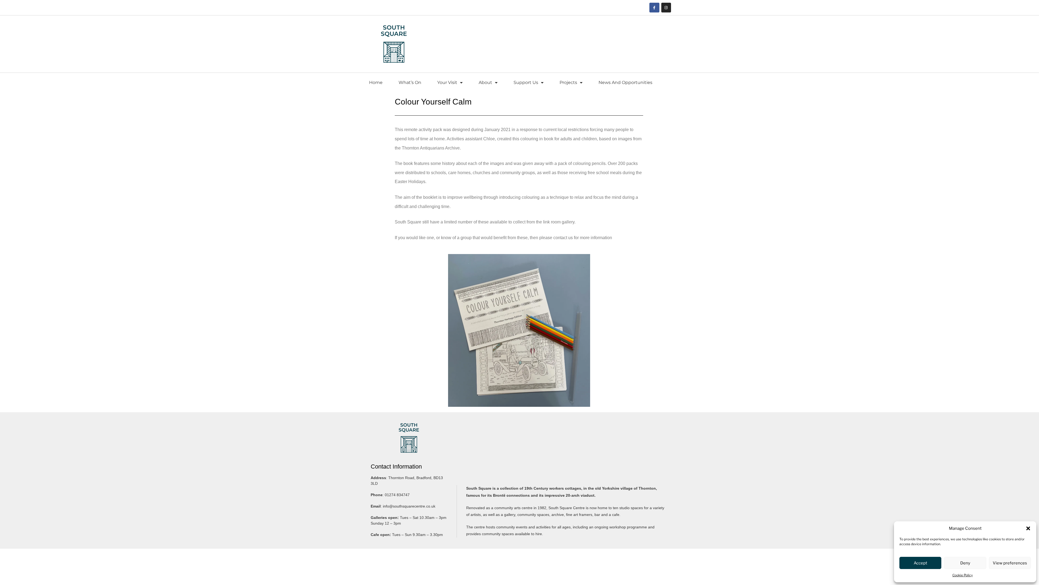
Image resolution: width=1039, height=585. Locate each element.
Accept (920, 563)
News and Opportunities (625, 82)
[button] (1028, 528)
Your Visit (447, 82)
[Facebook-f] (654, 7)
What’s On (410, 82)
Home (376, 82)
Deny (965, 563)
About (485, 82)
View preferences (1010, 563)
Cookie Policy (962, 575)
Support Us (526, 82)
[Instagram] (666, 7)
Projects (568, 82)
